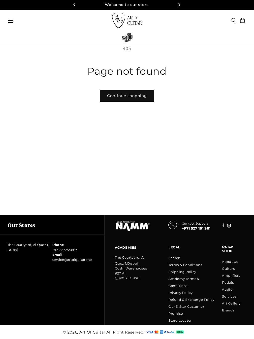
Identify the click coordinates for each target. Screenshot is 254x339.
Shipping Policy (182, 272)
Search (174, 258)
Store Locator (180, 320)
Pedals (228, 282)
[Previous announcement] (74, 4)
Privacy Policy (180, 293)
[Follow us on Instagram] (223, 225)
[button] (233, 20)
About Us (230, 262)
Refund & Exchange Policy (191, 300)
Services (229, 296)
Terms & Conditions (185, 265)
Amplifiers (231, 275)
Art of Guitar (92, 332)
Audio (227, 289)
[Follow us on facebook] (229, 226)
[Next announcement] (179, 4)
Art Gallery (231, 303)
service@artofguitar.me (72, 260)
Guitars (228, 269)
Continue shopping (127, 95)
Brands (228, 310)
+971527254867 (64, 250)
